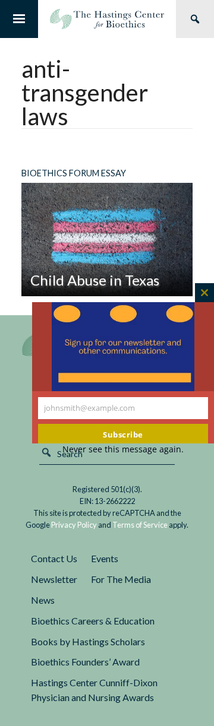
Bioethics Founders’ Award (85, 661)
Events (104, 558)
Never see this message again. (123, 449)
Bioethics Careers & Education (93, 620)
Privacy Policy (74, 525)
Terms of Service (140, 525)
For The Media (121, 579)
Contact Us (54, 558)
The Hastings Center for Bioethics (107, 19)
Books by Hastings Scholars (88, 641)
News (43, 599)
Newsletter (54, 579)
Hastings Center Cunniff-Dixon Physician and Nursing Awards (94, 690)
